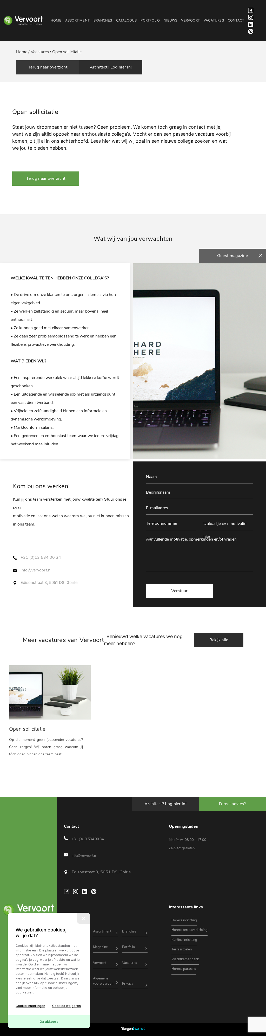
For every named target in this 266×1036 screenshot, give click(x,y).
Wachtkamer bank (185, 959)
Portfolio (150, 20)
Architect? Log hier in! (111, 67)
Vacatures (214, 20)
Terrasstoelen (181, 949)
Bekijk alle (218, 640)
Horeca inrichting (184, 920)
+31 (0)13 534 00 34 (41, 557)
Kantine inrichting (184, 939)
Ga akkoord (48, 1022)
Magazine (100, 947)
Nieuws (170, 20)
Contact (236, 20)
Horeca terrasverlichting (189, 930)
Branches (103, 20)
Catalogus (126, 20)
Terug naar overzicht (47, 67)
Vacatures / (41, 52)
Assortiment (77, 20)
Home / (23, 52)
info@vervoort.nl (36, 570)
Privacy (127, 983)
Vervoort (190, 20)
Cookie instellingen (30, 1006)
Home (56, 20)
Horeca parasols (183, 968)
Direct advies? (232, 804)
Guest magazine (232, 256)
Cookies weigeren (66, 1006)
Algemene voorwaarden (103, 981)
